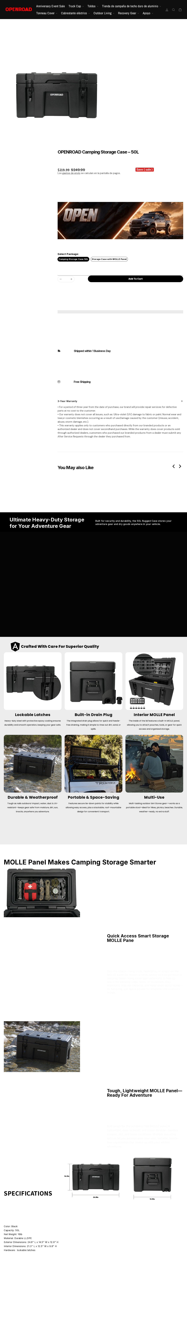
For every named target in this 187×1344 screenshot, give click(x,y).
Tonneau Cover (45, 13)
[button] (18, 97)
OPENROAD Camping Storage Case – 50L (98, 152)
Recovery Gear (127, 13)
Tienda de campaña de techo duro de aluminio (130, 6)
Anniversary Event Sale (50, 6)
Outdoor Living (103, 13)
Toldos (92, 6)
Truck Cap (75, 6)
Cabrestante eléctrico (74, 13)
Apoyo (147, 13)
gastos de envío (71, 173)
